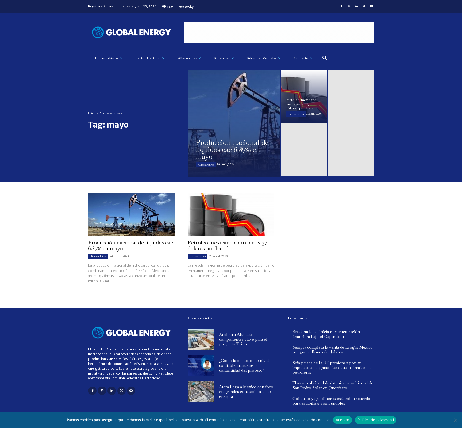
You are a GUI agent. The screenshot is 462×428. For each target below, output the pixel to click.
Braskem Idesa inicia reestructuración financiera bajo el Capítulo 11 (326, 334)
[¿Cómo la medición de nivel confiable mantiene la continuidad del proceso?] (201, 365)
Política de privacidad (375, 420)
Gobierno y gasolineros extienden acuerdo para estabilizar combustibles (331, 401)
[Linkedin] (356, 6)
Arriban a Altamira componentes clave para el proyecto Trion (243, 339)
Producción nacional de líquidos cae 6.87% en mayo (130, 245)
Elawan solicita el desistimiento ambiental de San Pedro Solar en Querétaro (332, 385)
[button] (325, 58)
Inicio (92, 113)
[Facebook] (341, 6)
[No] (455, 420)
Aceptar (342, 420)
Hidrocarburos (206, 165)
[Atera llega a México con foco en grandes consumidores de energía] (201, 391)
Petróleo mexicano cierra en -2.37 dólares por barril (227, 245)
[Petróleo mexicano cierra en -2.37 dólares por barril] (304, 96)
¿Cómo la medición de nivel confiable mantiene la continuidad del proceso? (244, 365)
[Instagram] (348, 6)
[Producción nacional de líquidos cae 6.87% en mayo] (234, 123)
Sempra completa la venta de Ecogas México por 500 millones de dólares (332, 349)
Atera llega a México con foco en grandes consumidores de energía (246, 391)
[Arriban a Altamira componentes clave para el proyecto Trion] (201, 339)
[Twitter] (363, 6)
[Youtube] (371, 6)
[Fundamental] (279, 32)
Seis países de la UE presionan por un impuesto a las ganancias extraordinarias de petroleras (331, 367)
